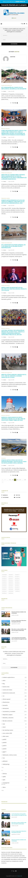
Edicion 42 (4, 591)
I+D (14, 696)
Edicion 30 (4, 587)
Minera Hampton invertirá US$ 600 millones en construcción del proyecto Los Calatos (14, 289)
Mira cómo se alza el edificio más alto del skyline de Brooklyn (18, 630)
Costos (12, 57)
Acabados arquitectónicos (14, 677)
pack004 (14, 742)
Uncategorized (6, 782)
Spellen (14, 776)
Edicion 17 (11, 578)
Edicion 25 (4, 585)
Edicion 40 (17, 589)
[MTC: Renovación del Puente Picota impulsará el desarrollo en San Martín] (14, 74)
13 (10, 479)
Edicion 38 (11, 589)
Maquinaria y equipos (5, 198)
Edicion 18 (17, 578)
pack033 (14, 748)
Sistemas (14, 773)
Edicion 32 (11, 587)
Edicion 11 (17, 574)
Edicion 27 (17, 585)
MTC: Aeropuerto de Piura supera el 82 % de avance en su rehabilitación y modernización (13, 246)
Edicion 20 (11, 580)
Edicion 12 (4, 576)
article (14, 680)
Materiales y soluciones (14, 717)
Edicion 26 (11, 585)
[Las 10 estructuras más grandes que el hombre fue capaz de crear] (5, 640)
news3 (14, 727)
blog (14, 683)
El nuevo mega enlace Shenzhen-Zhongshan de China (18, 621)
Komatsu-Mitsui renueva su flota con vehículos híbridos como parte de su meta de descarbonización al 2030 (12, 202)
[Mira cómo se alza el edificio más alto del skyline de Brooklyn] (5, 631)
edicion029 (4, 574)
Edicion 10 (11, 574)
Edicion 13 (11, 576)
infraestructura (14, 702)
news (14, 724)
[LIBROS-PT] (14, 547)
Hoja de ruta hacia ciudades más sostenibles (18, 612)
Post (14, 758)
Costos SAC (19, 876)
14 (12, 479)
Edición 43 (4, 593)
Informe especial (14, 699)
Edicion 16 (4, 578)
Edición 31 (17, 591)
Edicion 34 (17, 587)
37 (25, 479)
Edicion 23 (11, 582)
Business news (14, 686)
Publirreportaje (14, 764)
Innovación (3, 458)
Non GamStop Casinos (14, 730)
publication (14, 761)
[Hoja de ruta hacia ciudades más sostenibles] (5, 614)
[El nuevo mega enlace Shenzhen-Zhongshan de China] (5, 623)
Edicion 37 (4, 589)
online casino (14, 736)
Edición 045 (11, 591)
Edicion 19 (4, 580)
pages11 (14, 751)
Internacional (14, 708)
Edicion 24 (17, 582)
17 (20, 479)
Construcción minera (5, 285)
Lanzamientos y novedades (14, 711)
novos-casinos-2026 (14, 733)
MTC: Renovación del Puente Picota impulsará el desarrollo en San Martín (13, 88)
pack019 (14, 745)
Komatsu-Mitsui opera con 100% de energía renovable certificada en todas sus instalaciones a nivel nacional (13, 462)
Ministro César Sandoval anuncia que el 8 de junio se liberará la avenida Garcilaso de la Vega (13, 376)
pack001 (14, 739)
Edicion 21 (17, 580)
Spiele (14, 779)
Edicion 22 (4, 582)
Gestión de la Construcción (6, 85)
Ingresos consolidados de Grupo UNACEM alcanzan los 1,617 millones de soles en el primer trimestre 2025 (13, 419)
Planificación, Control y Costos (14, 755)
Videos (14, 787)
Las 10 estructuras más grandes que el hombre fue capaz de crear (18, 638)
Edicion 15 (17, 576)
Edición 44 (11, 593)
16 (17, 479)
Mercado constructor (5, 128)
